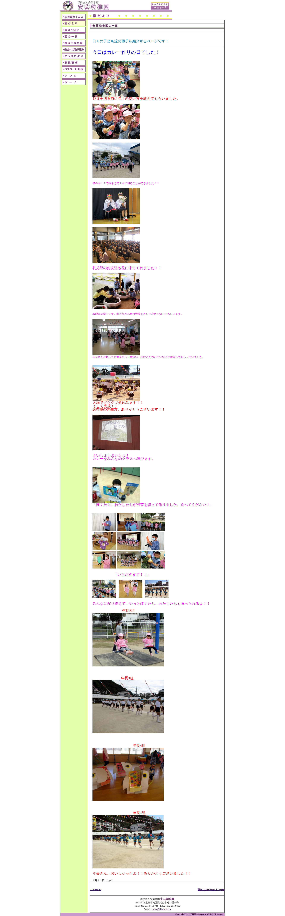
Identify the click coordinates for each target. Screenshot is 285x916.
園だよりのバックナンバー (211, 889)
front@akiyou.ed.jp (161, 909)
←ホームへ (95, 889)
